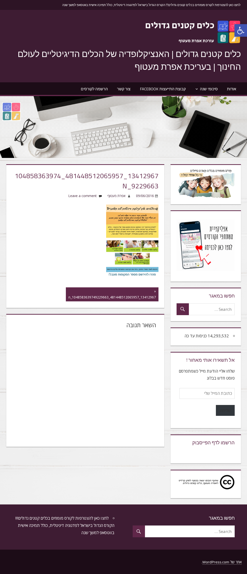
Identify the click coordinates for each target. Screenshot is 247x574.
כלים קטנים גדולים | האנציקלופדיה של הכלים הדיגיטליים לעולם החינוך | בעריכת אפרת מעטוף (129, 60)
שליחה (225, 410)
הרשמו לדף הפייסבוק (213, 442)
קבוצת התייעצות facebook (163, 89)
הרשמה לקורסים (94, 89)
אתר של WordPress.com (222, 562)
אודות (231, 89)
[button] (240, 30)
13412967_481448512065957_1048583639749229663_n (112, 294)
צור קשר (123, 89)
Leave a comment (82, 195)
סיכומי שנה (209, 89)
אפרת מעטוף (116, 195)
